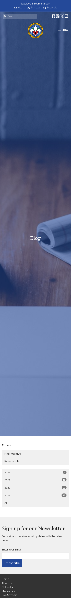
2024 (34, 472)
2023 (34, 480)
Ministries (7, 591)
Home (5, 579)
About (5, 583)
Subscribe (12, 563)
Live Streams (9, 595)
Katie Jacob (11, 461)
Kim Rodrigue (12, 453)
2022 (34, 487)
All (6, 503)
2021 (34, 495)
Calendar (7, 587)
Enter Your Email (11, 549)
